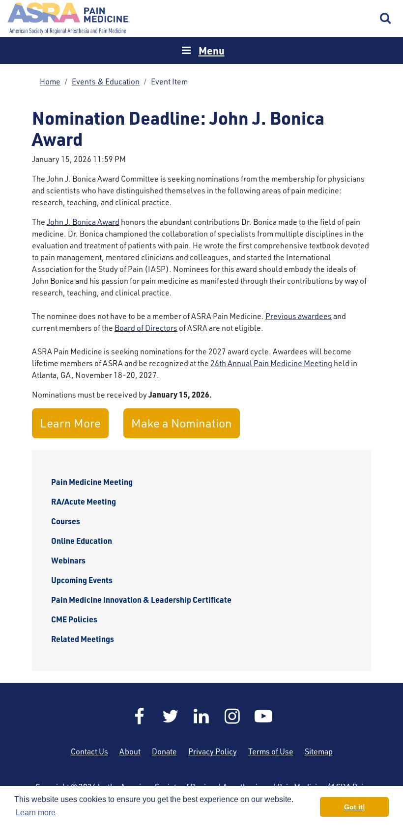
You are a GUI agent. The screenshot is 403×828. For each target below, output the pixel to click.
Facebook (139, 716)
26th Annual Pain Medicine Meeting (271, 363)
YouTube (263, 716)
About (130, 751)
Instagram (232, 716)
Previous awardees (298, 316)
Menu (212, 50)
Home (68, 18)
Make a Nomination (181, 423)
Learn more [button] (36, 812)
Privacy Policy (212, 751)
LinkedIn (201, 716)
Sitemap (319, 751)
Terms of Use (270, 751)
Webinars (68, 560)
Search (386, 18)
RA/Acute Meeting (83, 502)
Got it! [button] (354, 807)
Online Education (81, 541)
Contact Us (89, 751)
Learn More (70, 423)
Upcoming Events (82, 580)
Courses (65, 521)
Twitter (170, 716)
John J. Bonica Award (83, 222)
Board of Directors (146, 328)
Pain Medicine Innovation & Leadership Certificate (141, 600)
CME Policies (74, 619)
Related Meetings (82, 639)
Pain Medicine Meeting (92, 482)
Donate (164, 751)
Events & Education (106, 81)
